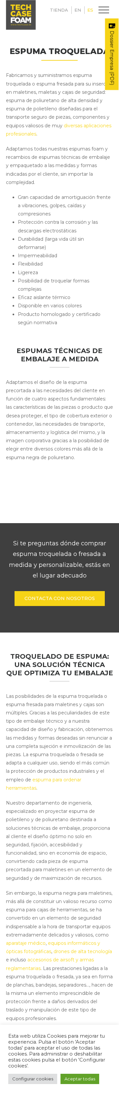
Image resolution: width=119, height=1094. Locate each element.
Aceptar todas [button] (79, 1078)
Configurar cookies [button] (32, 1078)
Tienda (59, 10)
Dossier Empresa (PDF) (112, 57)
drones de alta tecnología (83, 951)
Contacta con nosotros (59, 598)
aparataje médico (26, 943)
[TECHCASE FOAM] (21, 15)
